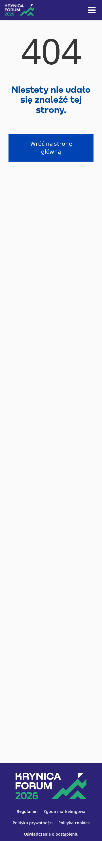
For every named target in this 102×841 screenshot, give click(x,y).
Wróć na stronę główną (51, 148)
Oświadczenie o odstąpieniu (51, 834)
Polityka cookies (74, 822)
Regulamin (27, 811)
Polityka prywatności (33, 822)
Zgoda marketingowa (64, 811)
